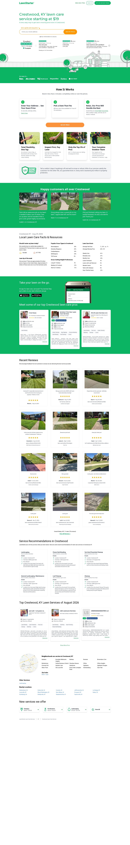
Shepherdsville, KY (61, 694)
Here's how (24, 113)
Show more (45, 341)
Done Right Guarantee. (101, 111)
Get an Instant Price (102, 3)
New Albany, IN (60, 692)
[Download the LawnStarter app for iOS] (24, 295)
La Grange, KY (96, 690)
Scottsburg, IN (23, 694)
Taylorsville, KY (78, 694)
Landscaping (22, 683)
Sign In (90, 3)
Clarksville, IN (41, 690)
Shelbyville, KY (41, 694)
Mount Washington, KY (43, 692)
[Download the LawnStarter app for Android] (37, 295)
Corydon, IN (59, 690)
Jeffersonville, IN (79, 690)
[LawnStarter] (26, 3)
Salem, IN (95, 692)
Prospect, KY (77, 692)
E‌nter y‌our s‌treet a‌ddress (29, 32)
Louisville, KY (22, 692)
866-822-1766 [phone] (80, 3)
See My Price (65, 125)
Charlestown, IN (23, 690)
